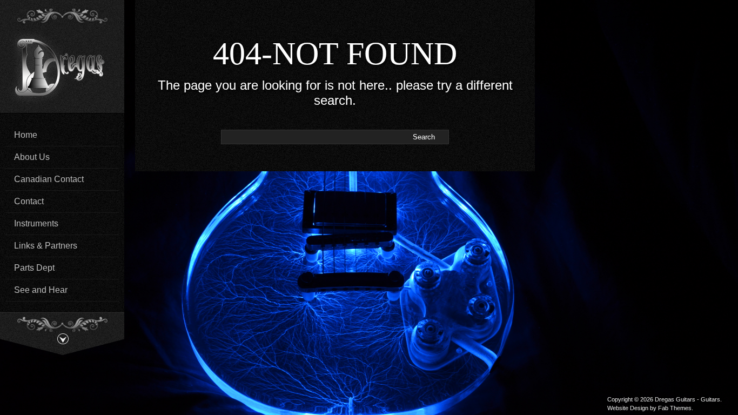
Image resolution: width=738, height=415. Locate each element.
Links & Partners (45, 245)
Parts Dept (34, 267)
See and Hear (41, 289)
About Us (32, 157)
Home (25, 134)
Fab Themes (675, 408)
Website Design (627, 408)
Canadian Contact (49, 179)
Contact (29, 201)
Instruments (36, 223)
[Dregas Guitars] (62, 66)
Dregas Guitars (675, 399)
